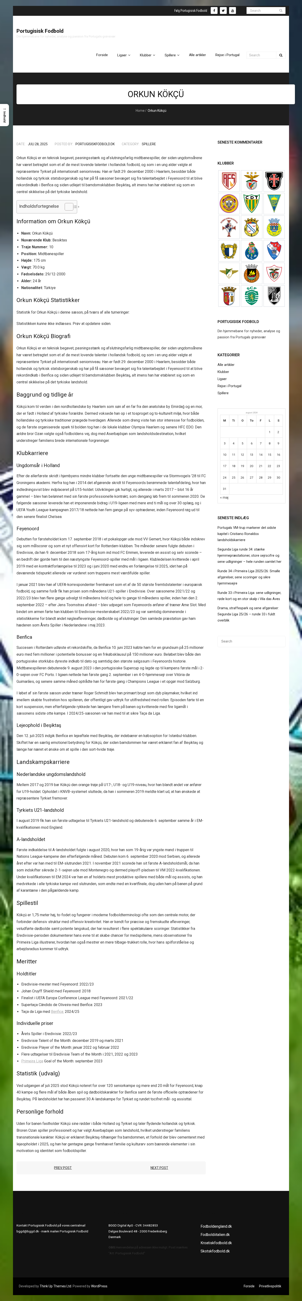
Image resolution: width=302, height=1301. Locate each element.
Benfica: (57, 1011)
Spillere (149, 144)
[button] (4, 115)
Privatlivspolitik (270, 1286)
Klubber (223, 372)
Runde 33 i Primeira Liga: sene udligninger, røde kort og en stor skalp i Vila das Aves (249, 596)
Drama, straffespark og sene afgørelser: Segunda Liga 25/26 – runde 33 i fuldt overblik (248, 614)
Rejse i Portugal (229, 386)
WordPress (99, 1286)
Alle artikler (226, 365)
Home (140, 110)
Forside (249, 1286)
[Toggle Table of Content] (66, 207)
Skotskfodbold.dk (215, 1251)
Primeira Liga (32, 1061)
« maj (224, 498)
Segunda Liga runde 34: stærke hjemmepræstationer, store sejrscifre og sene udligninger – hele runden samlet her (249, 555)
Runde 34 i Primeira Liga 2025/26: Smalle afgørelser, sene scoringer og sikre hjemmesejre (249, 577)
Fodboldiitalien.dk (215, 1234)
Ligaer (222, 379)
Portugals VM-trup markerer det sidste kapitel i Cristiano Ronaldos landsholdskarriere (247, 534)
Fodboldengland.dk (216, 1226)
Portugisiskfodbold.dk (95, 144)
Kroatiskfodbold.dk (216, 1243)
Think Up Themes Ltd (55, 1286)
